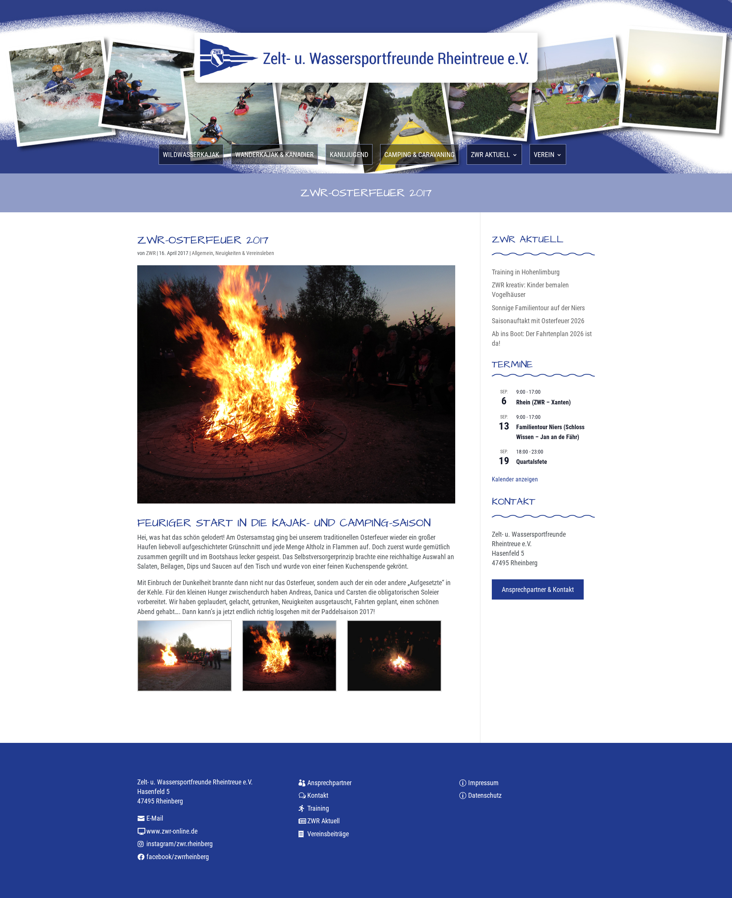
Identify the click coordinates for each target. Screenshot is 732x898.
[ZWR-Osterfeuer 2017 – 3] (394, 655)
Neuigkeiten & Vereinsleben (244, 253)
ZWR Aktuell (323, 821)
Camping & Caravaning (419, 155)
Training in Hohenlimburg (526, 272)
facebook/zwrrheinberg (177, 857)
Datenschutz (485, 795)
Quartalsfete (531, 461)
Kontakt (317, 795)
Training (318, 808)
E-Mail (154, 818)
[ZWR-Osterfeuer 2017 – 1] (184, 655)
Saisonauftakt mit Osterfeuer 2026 (538, 321)
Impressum (483, 783)
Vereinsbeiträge (328, 834)
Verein (544, 155)
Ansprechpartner (329, 783)
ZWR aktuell (490, 155)
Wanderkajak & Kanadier (274, 155)
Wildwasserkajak (191, 155)
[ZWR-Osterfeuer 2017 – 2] (289, 655)
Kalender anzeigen (515, 479)
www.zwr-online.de (171, 831)
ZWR (151, 253)
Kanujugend (349, 155)
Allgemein (202, 253)
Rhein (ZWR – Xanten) (543, 402)
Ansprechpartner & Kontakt (538, 589)
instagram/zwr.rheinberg (179, 844)
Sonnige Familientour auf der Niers (538, 308)
